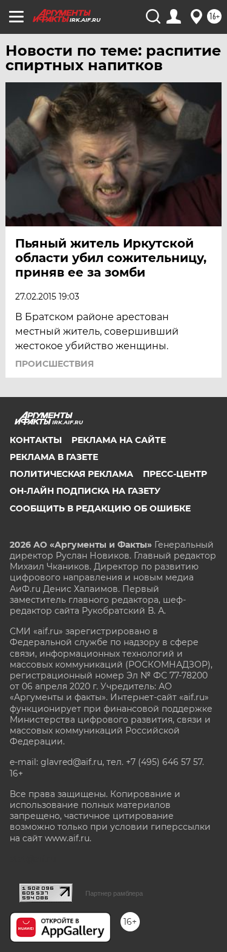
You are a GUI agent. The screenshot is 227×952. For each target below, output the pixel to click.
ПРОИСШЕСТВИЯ (54, 363)
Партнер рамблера (114, 893)
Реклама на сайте (118, 440)
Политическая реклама (71, 473)
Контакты (36, 440)
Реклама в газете (54, 456)
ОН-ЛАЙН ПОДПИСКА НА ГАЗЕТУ (85, 490)
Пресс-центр (175, 473)
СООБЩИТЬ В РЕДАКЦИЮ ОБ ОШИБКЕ (100, 508)
